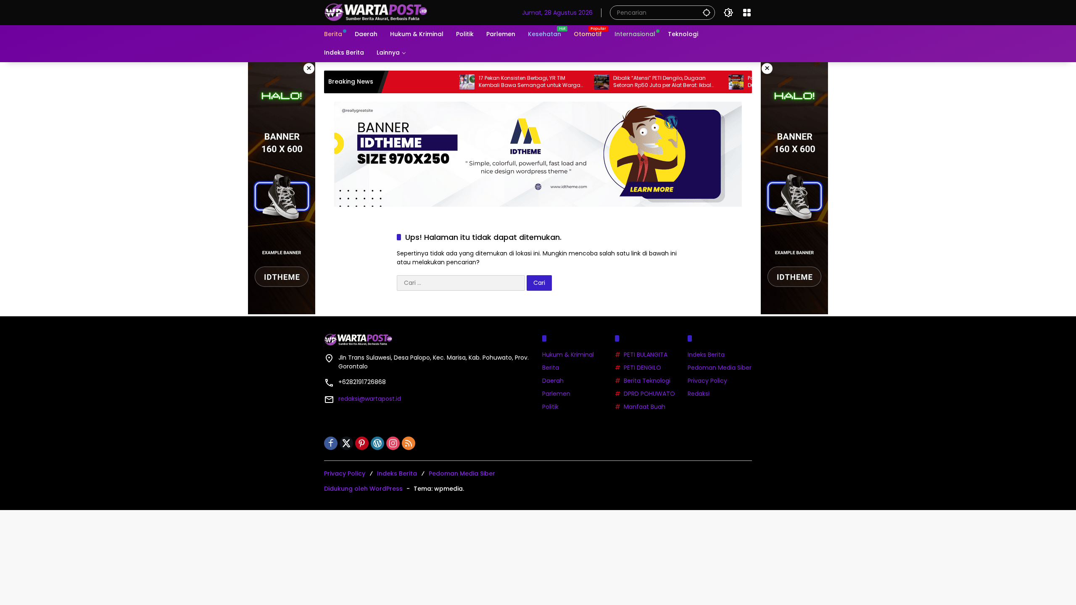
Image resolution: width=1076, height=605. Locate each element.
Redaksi (698, 393)
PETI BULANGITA (645, 354)
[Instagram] (393, 443)
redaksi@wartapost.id (369, 399)
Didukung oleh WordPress (363, 488)
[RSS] (408, 443)
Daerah (553, 380)
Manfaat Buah (644, 406)
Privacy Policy (707, 380)
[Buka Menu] (747, 13)
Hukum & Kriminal (568, 354)
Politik (550, 406)
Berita (550, 367)
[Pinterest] (362, 443)
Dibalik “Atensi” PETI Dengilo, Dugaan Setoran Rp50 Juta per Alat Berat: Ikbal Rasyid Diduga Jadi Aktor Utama (641, 82)
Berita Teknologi (647, 380)
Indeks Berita (706, 354)
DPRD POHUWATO (649, 393)
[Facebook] (331, 443)
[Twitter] (346, 443)
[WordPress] (377, 443)
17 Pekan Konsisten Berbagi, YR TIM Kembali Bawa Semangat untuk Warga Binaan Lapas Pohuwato (508, 82)
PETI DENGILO (642, 367)
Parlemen (556, 393)
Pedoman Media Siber (720, 367)
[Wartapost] (376, 12)
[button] (706, 12)
